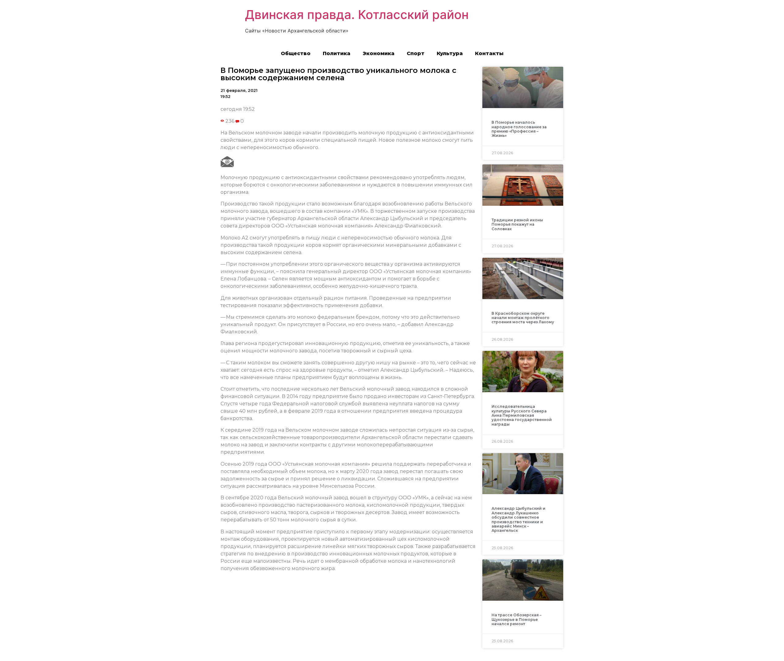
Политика (336, 53)
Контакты (489, 53)
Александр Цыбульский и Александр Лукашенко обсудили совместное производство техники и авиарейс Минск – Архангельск (518, 519)
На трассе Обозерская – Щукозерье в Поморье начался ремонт (516, 619)
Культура (450, 53)
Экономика (378, 53)
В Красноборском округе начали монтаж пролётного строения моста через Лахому (523, 318)
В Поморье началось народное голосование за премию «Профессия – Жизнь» (519, 129)
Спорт (415, 53)
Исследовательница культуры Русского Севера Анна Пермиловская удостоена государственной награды (522, 415)
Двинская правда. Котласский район (357, 14)
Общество (296, 53)
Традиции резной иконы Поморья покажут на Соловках (517, 224)
